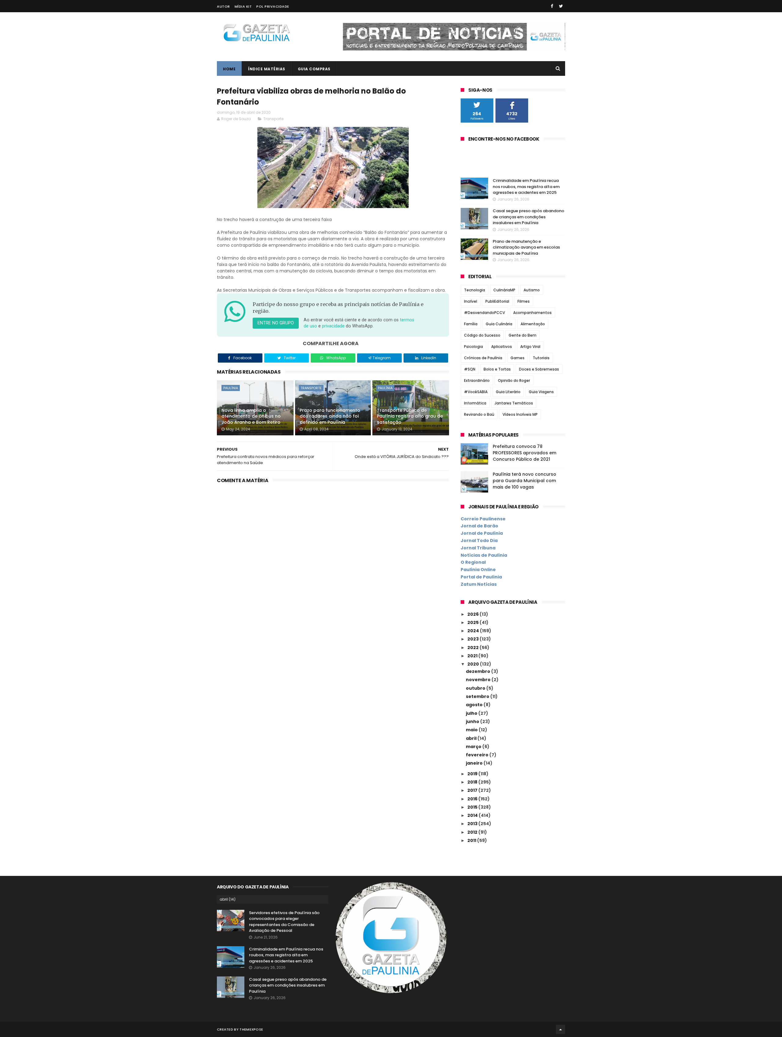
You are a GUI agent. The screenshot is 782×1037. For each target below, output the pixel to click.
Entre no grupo (276, 323)
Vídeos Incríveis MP (520, 414)
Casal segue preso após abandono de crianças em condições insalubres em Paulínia (528, 217)
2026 (473, 614)
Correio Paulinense (483, 519)
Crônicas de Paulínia (483, 357)
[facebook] (552, 6)
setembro (478, 696)
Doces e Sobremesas (539, 369)
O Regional (473, 562)
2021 (472, 656)
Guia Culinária (499, 324)
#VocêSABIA (476, 391)
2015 (472, 807)
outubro (476, 688)
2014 (473, 815)
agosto (475, 705)
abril (471, 738)
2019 (472, 774)
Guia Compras (314, 69)
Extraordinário (477, 380)
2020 (473, 664)
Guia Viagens (541, 391)
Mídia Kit (243, 6)
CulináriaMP (504, 290)
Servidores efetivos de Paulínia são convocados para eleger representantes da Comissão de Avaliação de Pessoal (284, 922)
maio (472, 730)
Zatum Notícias (479, 584)
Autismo (532, 290)
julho (472, 713)
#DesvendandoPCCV (484, 312)
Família (470, 324)
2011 (472, 840)
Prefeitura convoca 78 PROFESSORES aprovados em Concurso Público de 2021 (524, 452)
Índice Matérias (266, 69)
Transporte (273, 118)
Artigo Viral (530, 346)
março (474, 747)
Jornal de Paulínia (482, 533)
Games (517, 357)
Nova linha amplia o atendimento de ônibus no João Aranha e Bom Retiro (251, 416)
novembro (478, 680)
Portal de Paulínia (481, 577)
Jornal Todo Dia (479, 540)
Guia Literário (508, 391)
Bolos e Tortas (497, 369)
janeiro (475, 763)
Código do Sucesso (482, 335)
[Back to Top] (560, 1029)
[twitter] (561, 6)
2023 (473, 639)
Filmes (523, 301)
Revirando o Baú (479, 414)
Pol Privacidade (272, 6)
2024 (473, 631)
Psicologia (473, 346)
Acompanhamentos (532, 312)
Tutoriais (541, 357)
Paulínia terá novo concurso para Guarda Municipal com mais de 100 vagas (524, 480)
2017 (472, 790)
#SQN (469, 369)
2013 (472, 824)
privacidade (333, 326)
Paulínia (230, 388)
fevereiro (477, 755)
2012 (472, 832)
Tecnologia (474, 290)
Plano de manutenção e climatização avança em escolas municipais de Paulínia (526, 247)
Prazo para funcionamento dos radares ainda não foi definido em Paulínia (330, 416)
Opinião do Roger (514, 380)
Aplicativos (501, 346)
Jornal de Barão (479, 526)
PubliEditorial (497, 301)
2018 (472, 782)
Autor (223, 6)
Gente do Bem (522, 335)
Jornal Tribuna (478, 548)
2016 (472, 799)
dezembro (478, 671)
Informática (475, 403)
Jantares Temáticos (514, 403)
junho (473, 721)
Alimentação (533, 324)
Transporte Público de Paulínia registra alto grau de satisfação (410, 416)
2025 (473, 622)
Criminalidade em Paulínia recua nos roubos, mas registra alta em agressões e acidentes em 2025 (526, 186)
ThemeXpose (251, 1029)
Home (229, 69)
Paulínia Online (478, 569)
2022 (473, 647)
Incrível (470, 301)
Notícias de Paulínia (484, 555)
